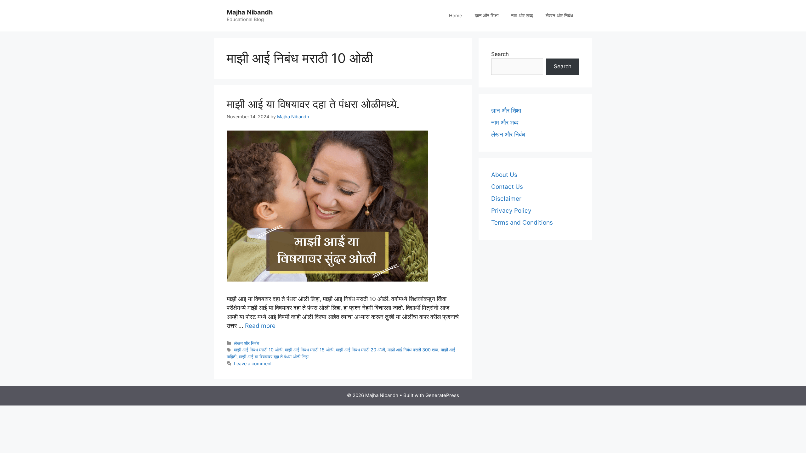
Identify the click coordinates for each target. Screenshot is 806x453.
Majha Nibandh (250, 12)
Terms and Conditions (522, 222)
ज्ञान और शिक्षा (486, 16)
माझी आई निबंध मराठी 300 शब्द (413, 349)
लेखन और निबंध (559, 16)
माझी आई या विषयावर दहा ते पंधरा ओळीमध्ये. (313, 104)
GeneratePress (442, 395)
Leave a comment (253, 363)
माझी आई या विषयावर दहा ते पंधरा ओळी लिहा (274, 356)
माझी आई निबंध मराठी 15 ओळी (309, 349)
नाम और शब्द (522, 16)
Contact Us (507, 186)
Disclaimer (506, 198)
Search (500, 54)
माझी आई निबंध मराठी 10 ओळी (258, 349)
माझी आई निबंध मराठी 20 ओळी (360, 349)
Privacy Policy (511, 210)
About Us (504, 174)
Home (455, 16)
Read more (260, 325)
